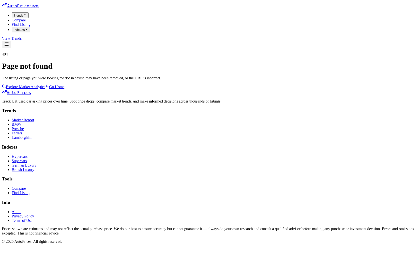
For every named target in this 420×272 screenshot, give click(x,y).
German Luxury (24, 165)
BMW (16, 124)
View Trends (12, 38)
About (16, 212)
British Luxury (23, 170)
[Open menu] (6, 44)
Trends (18, 15)
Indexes (19, 30)
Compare (19, 20)
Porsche (18, 129)
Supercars (19, 161)
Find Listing (21, 24)
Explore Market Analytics (25, 87)
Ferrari (17, 133)
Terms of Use (22, 220)
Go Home (56, 87)
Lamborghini (22, 137)
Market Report (23, 120)
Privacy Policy (23, 216)
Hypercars (19, 156)
